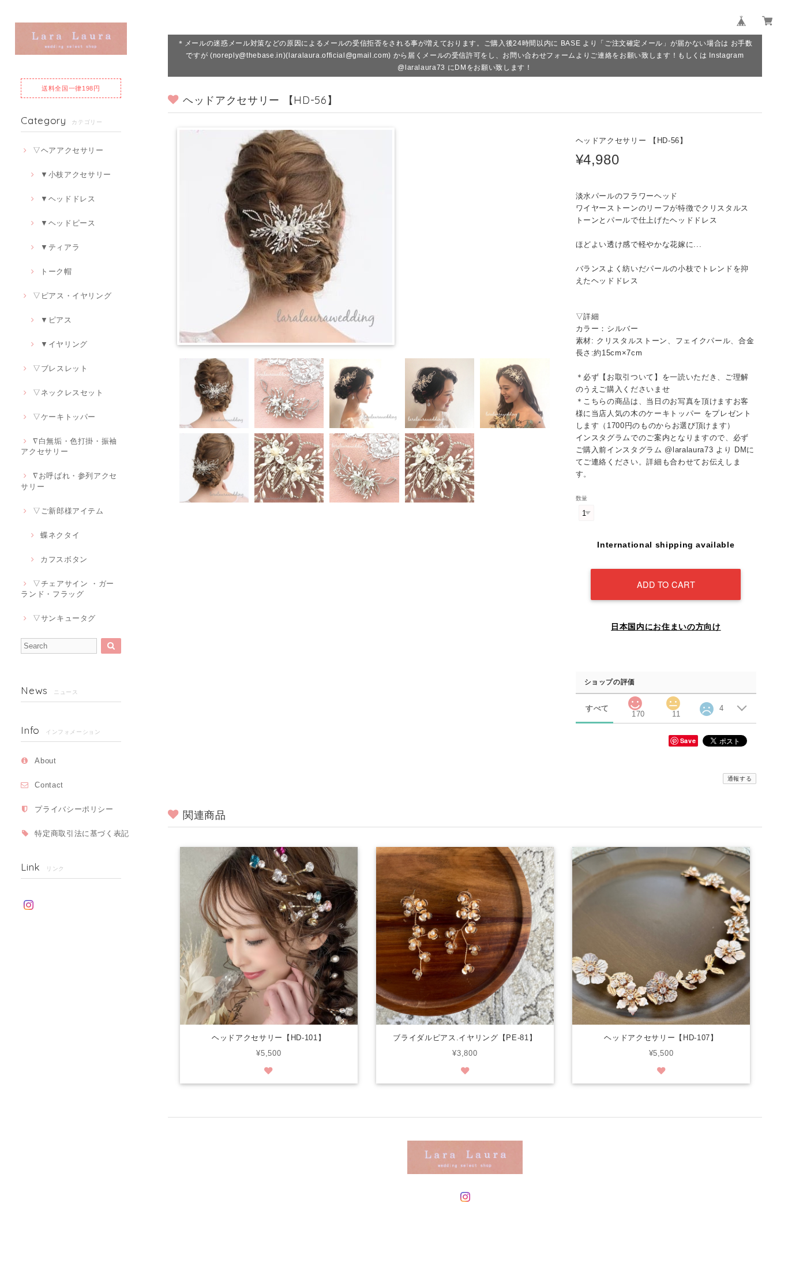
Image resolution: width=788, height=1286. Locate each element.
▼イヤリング (64, 344)
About (45, 760)
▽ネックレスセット (68, 392)
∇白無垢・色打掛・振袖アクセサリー (69, 446)
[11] (673, 700)
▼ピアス (56, 320)
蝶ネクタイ (60, 535)
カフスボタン (64, 559)
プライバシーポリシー (74, 809)
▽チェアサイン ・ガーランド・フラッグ (67, 588)
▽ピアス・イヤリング (72, 295)
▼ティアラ (60, 247)
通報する (739, 778)
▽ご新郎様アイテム (68, 511)
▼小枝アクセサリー (75, 174)
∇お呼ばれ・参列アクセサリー (69, 480)
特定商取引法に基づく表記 (82, 833)
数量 (582, 498)
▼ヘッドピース (67, 223)
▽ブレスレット (60, 368)
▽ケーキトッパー (64, 417)
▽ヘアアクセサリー (68, 150)
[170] (635, 700)
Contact (49, 785)
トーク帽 (56, 271)
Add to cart (666, 584)
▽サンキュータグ (64, 618)
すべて (597, 708)
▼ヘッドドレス (67, 198)
